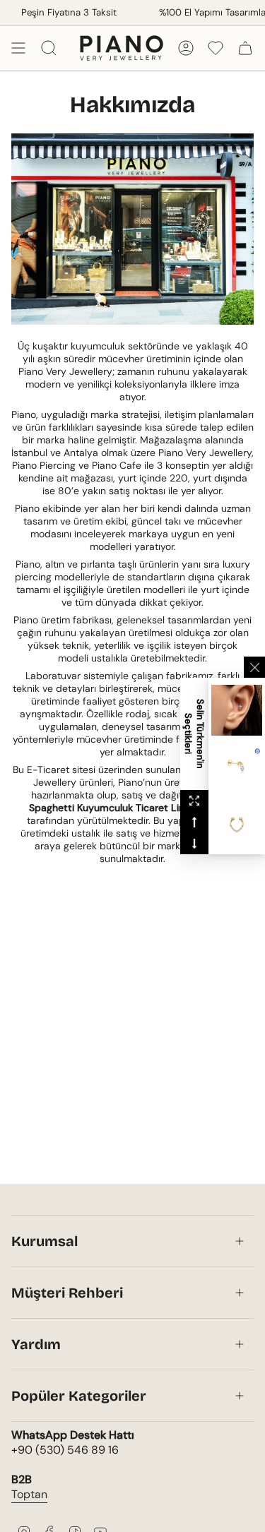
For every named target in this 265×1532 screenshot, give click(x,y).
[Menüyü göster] (18, 48)
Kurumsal (44, 1241)
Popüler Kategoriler (78, 1395)
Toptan (29, 1494)
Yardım (36, 1344)
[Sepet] (245, 48)
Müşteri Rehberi (67, 1292)
